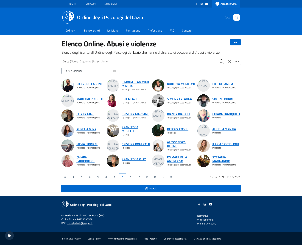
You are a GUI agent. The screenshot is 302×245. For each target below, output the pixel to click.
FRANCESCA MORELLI (130, 129)
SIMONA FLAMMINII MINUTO (135, 84)
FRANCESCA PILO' (134, 159)
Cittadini (91, 3)
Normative (202, 216)
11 (146, 177)
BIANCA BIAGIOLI (178, 114)
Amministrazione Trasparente (122, 238)
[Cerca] (236, 17)
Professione (155, 30)
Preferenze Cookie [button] (206, 223)
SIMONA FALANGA (179, 99)
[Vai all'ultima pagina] (171, 177)
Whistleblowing (205, 219)
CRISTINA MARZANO (135, 114)
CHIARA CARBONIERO (85, 159)
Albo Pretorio (150, 238)
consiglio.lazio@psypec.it (79, 223)
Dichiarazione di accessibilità (207, 238)
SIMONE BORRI (222, 99)
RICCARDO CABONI (89, 84)
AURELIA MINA (86, 129)
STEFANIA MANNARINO (221, 159)
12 (155, 177)
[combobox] (90, 71)
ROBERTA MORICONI (181, 84)
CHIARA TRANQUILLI (226, 114)
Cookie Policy (94, 238)
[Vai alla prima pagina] (65, 177)
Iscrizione (112, 30)
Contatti (187, 30)
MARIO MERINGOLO (89, 99)
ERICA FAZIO (130, 99)
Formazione (133, 30)
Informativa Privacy (71, 238)
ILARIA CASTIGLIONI (225, 144)
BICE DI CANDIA (222, 84)
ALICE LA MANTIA (224, 129)
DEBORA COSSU (177, 129)
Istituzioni (110, 3)
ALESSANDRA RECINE (176, 144)
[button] (9, 235)
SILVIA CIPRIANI (87, 144)
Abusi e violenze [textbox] (89, 71)
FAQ (172, 30)
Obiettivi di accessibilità (175, 238)
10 (138, 177)
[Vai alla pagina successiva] (163, 177)
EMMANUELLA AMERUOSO (177, 159)
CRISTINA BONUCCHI (136, 144)
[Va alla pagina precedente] (73, 177)
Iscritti (73, 3)
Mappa (152, 188)
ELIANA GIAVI (85, 114)
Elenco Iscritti (92, 30)
